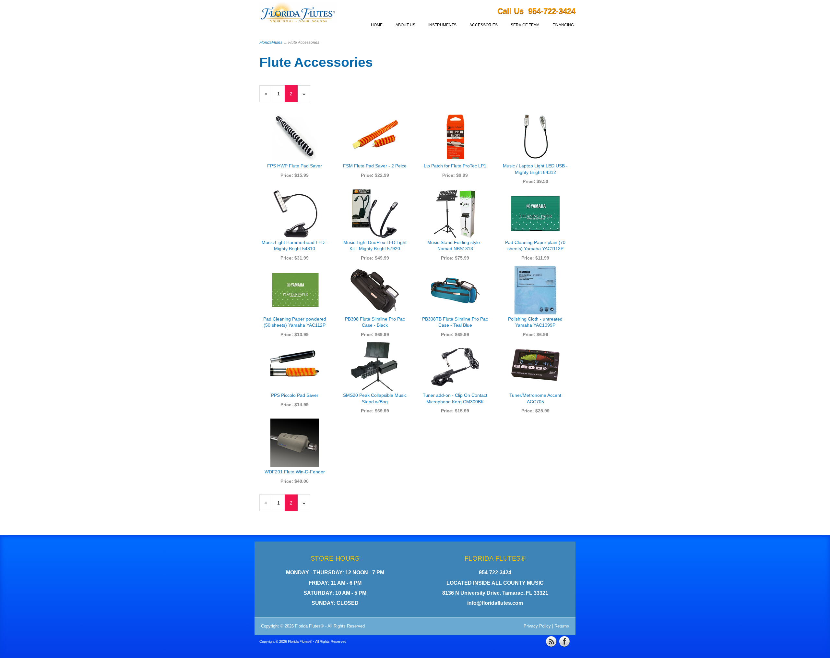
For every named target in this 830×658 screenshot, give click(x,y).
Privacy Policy (537, 626)
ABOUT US (405, 25)
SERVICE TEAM (525, 25)
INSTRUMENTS (442, 25)
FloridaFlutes (270, 42)
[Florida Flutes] (298, 14)
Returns (561, 626)
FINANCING (563, 25)
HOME (377, 25)
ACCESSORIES (483, 25)
